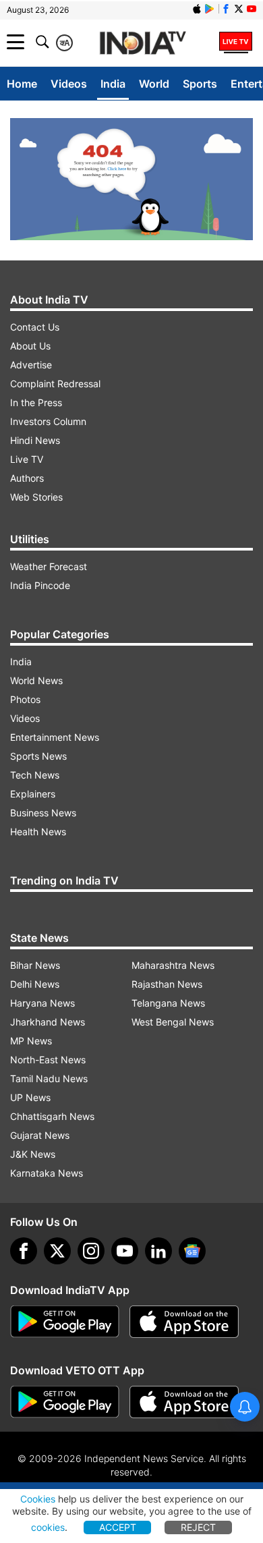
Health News (38, 831)
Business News (43, 812)
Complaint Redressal (55, 383)
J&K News (32, 1154)
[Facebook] (23, 1250)
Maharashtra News (173, 965)
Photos (25, 699)
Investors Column (48, 421)
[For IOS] (184, 1402)
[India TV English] (143, 43)
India (112, 83)
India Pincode (40, 585)
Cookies (37, 1499)
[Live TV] (235, 42)
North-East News (48, 1059)
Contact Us (34, 327)
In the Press (36, 402)
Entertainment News (54, 737)
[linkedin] (158, 1250)
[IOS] (197, 8)
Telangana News (168, 1003)
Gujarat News (39, 1135)
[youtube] (124, 1250)
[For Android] (64, 1402)
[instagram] (91, 1250)
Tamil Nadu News (49, 1078)
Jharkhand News (47, 1022)
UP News (30, 1097)
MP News (31, 1040)
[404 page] (131, 179)
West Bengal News (173, 1022)
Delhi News (34, 984)
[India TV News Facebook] (226, 8)
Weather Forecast (48, 566)
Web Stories (36, 497)
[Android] (209, 8)
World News (36, 680)
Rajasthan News (167, 984)
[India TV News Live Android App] (64, 1322)
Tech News (34, 775)
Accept (117, 1527)
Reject (198, 1527)
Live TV (26, 459)
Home (22, 83)
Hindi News (35, 440)
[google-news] (192, 1250)
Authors (27, 478)
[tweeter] (57, 1250)
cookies (48, 1527)
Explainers (32, 793)
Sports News (38, 756)
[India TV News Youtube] (251, 8)
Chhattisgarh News (52, 1116)
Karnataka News (46, 1173)
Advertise (31, 364)
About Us (30, 346)
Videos (69, 83)
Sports (200, 83)
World (154, 83)
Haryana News (42, 1003)
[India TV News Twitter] (238, 8)
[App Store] (184, 1322)
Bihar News (35, 965)
